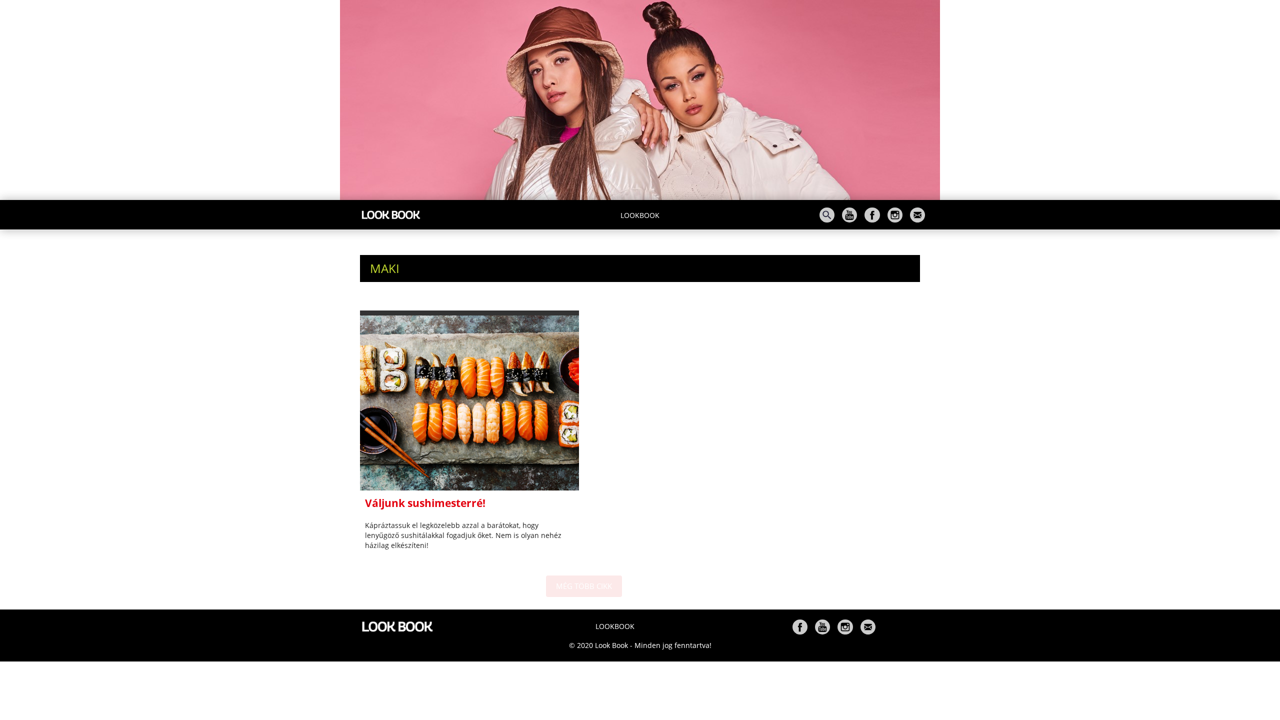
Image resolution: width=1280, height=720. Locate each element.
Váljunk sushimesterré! (425, 503)
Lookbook (640, 215)
